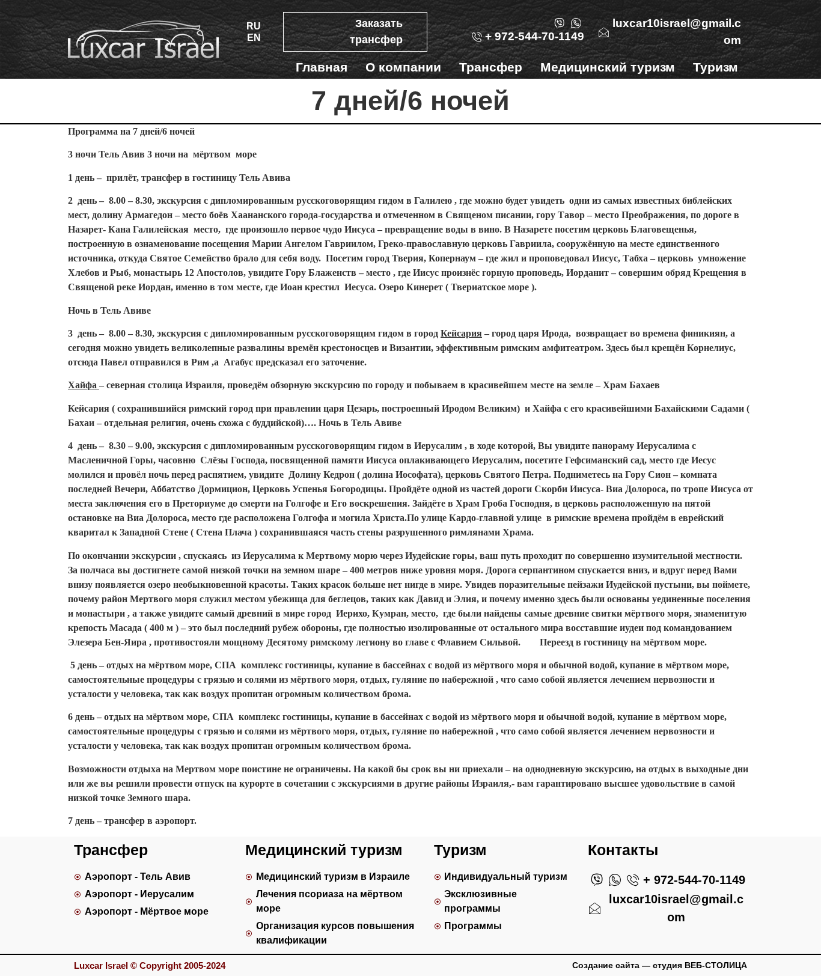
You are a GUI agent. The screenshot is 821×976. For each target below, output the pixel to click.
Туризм (715, 67)
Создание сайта (605, 965)
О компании (403, 67)
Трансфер (490, 67)
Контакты (708, 86)
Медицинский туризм (607, 67)
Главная (321, 67)
